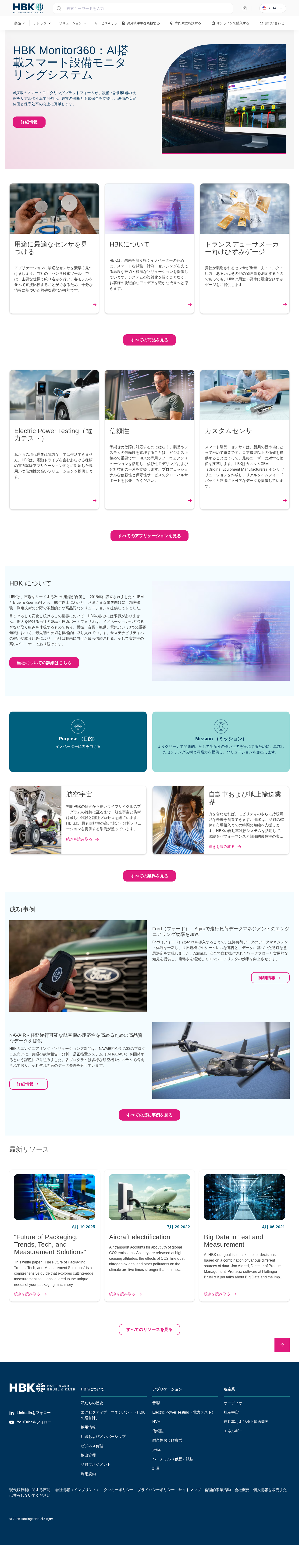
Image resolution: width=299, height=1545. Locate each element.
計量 (156, 1468)
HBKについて (92, 1389)
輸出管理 (88, 1455)
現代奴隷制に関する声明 (29, 1490)
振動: (156, 1450)
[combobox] (143, 8)
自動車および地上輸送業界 (246, 1422)
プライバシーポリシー (156, 1490)
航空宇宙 (231, 1412)
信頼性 (158, 1431)
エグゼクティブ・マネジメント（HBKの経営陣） (113, 1415)
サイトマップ (189, 1490)
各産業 (229, 1389)
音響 (156, 1403)
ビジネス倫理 (92, 1446)
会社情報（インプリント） (77, 1490)
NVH (156, 1422)
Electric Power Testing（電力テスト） (183, 1412)
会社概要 (242, 1490)
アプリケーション (167, 1389)
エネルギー (233, 1431)
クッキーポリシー (119, 1490)
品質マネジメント (96, 1465)
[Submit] (58, 8)
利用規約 (88, 1474)
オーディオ (233, 1403)
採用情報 (88, 1427)
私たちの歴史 (92, 1403)
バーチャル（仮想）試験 (172, 1459)
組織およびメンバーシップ (103, 1437)
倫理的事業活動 (218, 1490)
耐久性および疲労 (167, 1440)
